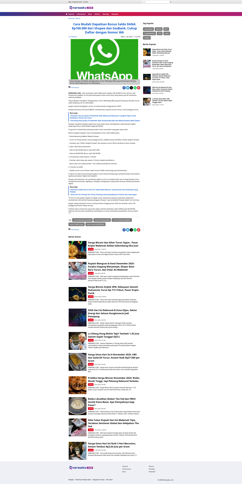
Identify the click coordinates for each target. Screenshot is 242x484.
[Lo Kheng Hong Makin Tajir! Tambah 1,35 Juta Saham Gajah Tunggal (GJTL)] (147, 101)
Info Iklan (109, 480)
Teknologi (105, 14)
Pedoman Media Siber (83, 480)
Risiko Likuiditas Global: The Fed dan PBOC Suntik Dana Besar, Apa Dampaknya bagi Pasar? (112, 402)
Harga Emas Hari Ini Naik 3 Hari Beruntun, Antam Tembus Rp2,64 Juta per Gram (112, 445)
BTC (166, 29)
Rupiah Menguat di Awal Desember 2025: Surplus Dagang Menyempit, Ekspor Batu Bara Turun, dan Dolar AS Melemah (162, 63)
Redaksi (71, 480)
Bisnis (90, 14)
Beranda (71, 18)
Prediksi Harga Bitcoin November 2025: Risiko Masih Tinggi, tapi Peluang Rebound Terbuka (114, 379)
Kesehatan (115, 14)
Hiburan (97, 14)
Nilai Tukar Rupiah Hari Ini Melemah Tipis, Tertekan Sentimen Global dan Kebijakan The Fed (113, 423)
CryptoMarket (149, 33)
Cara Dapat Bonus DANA (82, 220)
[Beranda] (66, 14)
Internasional (81, 14)
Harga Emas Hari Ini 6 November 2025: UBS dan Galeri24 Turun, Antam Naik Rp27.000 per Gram (114, 357)
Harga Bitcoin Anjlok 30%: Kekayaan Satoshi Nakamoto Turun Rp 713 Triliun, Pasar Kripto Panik (161, 76)
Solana (146, 38)
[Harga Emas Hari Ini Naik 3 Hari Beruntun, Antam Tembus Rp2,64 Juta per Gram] (77, 451)
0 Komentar (74, 87)
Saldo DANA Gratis (76, 224)
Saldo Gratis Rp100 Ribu (95, 224)
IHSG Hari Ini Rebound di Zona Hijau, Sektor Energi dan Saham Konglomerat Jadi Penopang (162, 89)
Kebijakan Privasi (98, 480)
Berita (78, 18)
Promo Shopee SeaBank (121, 220)
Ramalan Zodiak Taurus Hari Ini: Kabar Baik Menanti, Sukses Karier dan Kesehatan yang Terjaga (104, 191)
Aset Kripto (148, 29)
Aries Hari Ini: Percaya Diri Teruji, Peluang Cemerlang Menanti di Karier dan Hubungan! (104, 194)
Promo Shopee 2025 (102, 220)
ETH (159, 33)
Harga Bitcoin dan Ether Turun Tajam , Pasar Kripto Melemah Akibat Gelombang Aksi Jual (162, 51)
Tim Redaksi (72, 37)
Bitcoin (158, 29)
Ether (167, 33)
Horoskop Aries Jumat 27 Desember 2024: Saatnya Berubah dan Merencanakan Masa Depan (105, 121)
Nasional (71, 14)
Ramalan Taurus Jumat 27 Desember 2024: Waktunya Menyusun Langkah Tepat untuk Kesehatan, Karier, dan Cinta (103, 117)
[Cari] (170, 1)
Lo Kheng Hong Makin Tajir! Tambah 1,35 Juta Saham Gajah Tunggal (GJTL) (162, 100)
